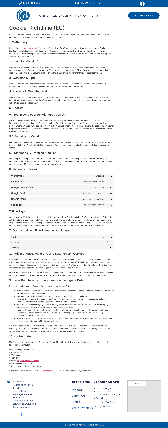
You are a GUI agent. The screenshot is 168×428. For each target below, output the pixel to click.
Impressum (77, 389)
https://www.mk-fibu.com (34, 48)
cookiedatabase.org (47, 371)
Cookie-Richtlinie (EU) (83, 407)
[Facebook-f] (21, 414)
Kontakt (82, 15)
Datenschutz (78, 395)
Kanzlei (44, 15)
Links (95, 15)
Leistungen (60, 15)
